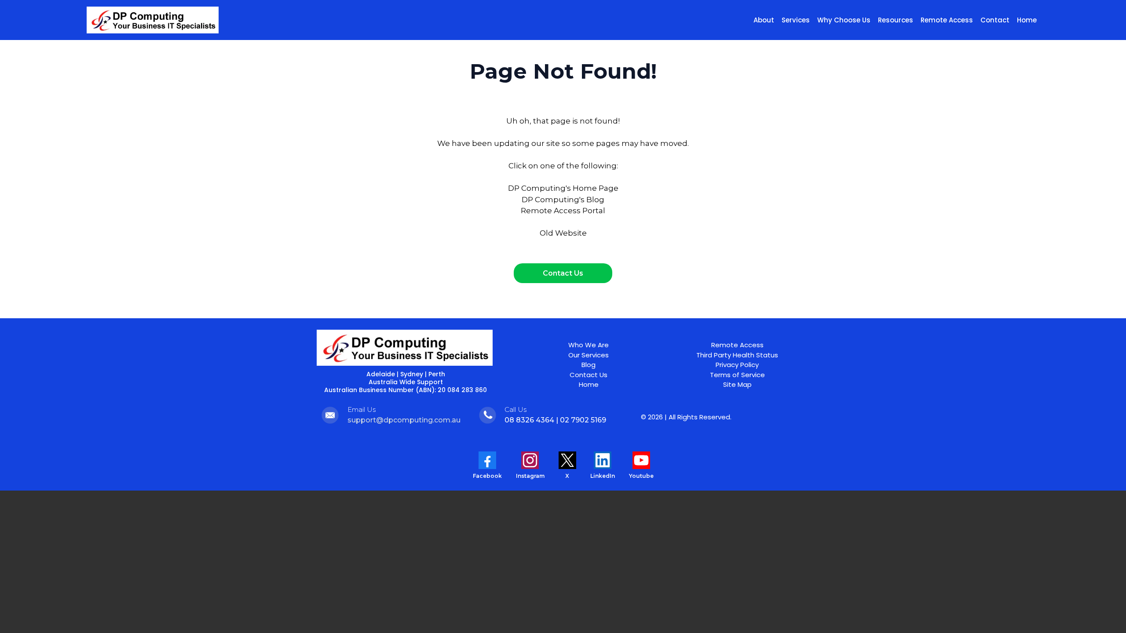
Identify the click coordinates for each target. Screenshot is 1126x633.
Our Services (588, 355)
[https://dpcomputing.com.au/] (153, 20)
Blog (588, 364)
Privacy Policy (737, 364)
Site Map (737, 384)
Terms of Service (737, 374)
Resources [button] (895, 20)
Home (589, 384)
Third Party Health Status (737, 355)
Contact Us (588, 374)
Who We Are (588, 344)
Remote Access (737, 344)
